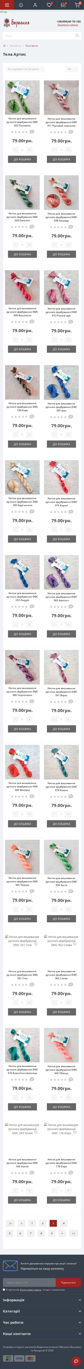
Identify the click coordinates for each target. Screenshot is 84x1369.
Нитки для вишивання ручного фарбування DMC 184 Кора (22, 407)
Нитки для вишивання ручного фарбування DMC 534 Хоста (61, 881)
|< (10, 1223)
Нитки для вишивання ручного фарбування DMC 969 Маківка (22, 786)
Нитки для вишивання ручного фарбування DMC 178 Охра (61, 1163)
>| (73, 1233)
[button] (35, 5)
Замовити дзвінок (67, 24)
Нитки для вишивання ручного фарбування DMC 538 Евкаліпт (22, 217)
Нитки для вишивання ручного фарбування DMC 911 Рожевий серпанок (61, 122)
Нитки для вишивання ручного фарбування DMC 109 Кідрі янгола (22, 502)
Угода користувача (30, 1289)
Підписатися (68, 1282)
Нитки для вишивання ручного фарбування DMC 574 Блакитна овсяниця (22, 1069)
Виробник (15, 45)
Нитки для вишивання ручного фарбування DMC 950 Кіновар (61, 217)
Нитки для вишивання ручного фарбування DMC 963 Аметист (61, 597)
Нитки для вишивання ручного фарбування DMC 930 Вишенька (22, 312)
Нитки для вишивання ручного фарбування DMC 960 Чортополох (22, 691)
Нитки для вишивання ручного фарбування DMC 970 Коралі (61, 502)
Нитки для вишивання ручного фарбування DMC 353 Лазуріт (22, 597)
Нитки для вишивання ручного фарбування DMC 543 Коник (22, 1163)
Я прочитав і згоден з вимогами (35, 1289)
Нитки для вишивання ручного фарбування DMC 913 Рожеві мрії (61, 312)
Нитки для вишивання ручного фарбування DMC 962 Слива (61, 975)
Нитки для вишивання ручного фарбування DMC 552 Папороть (22, 122)
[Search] (77, 36)
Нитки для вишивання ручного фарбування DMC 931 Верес (61, 692)
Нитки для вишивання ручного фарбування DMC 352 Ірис (61, 407)
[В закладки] (36, 83)
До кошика (22, 159)
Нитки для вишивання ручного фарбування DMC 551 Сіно (22, 975)
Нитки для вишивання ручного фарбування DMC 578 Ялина (61, 787)
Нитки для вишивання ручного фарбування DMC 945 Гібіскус (61, 1070)
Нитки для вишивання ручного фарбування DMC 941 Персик (22, 881)
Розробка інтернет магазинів (20, 1347)
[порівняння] (36, 90)
